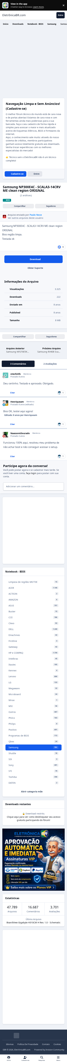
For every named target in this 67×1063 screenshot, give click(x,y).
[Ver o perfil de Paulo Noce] (4, 216)
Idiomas (10, 1044)
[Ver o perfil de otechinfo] (5, 375)
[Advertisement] (33, 63)
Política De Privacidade (27, 1044)
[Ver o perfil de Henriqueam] (5, 403)
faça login (31, 473)
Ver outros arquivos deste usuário (25, 217)
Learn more (6, 5)
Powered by (49, 1049)
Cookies (57, 1044)
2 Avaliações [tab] (50, 363)
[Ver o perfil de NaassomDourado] (5, 434)
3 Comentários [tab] (18, 363)
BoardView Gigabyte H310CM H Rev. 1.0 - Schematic (33, 922)
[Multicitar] (3, 392)
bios (8, 200)
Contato (46, 1044)
